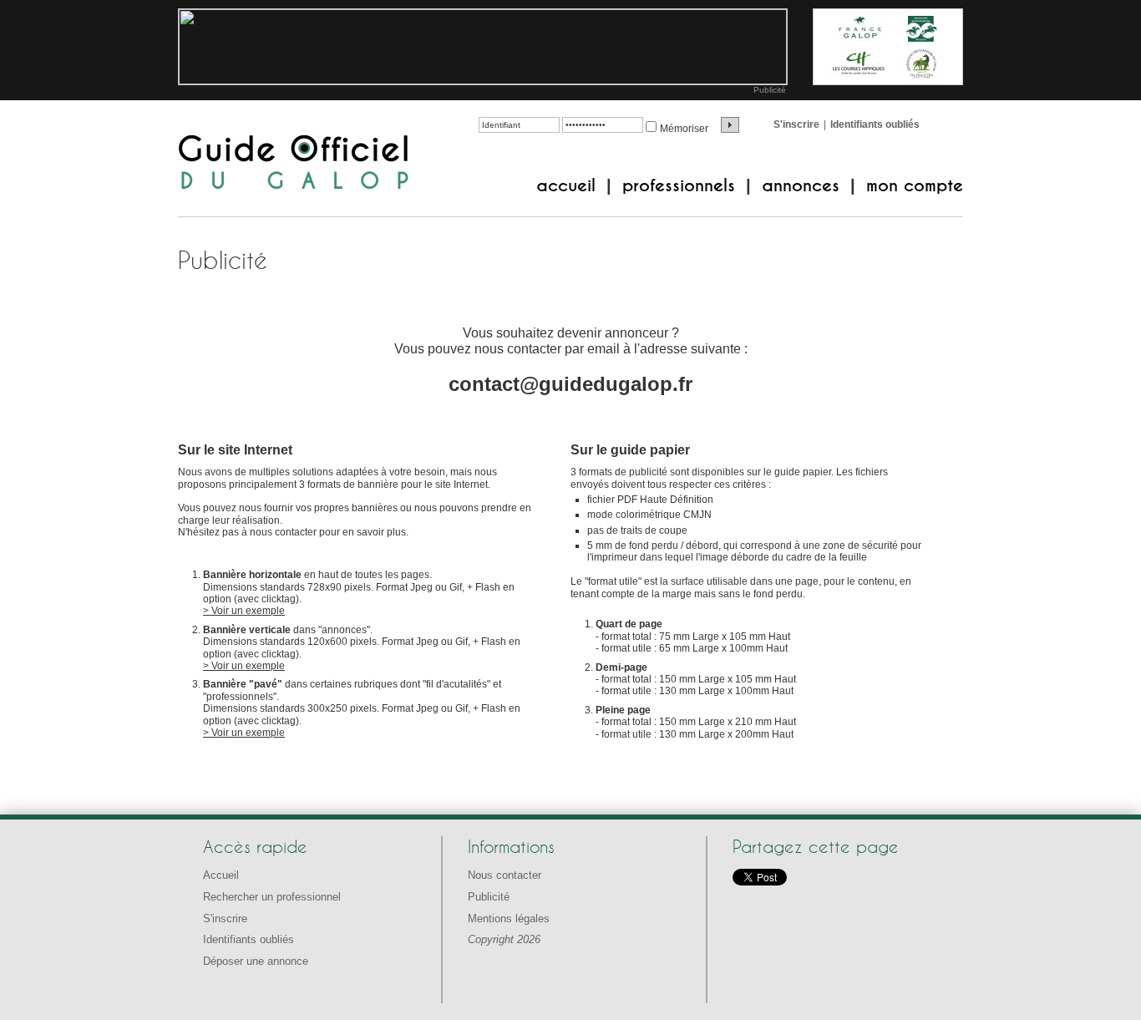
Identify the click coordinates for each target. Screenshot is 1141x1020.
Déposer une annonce (255, 961)
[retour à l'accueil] (293, 163)
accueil (566, 185)
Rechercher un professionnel (272, 897)
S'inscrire (796, 124)
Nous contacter (504, 875)
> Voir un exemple (244, 611)
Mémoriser (684, 128)
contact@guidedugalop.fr (570, 384)
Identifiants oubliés (875, 124)
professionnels (678, 185)
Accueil (221, 875)
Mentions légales (509, 918)
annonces (800, 185)
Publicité (769, 89)
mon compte (914, 185)
